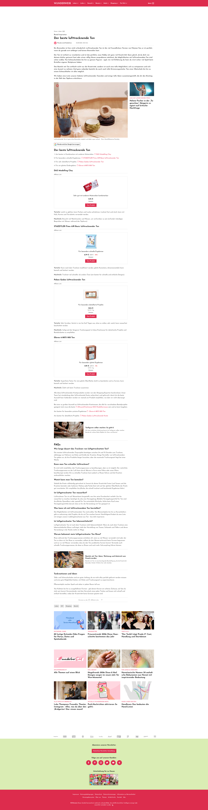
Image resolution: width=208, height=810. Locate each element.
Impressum (76, 794)
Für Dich (122, 3)
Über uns (98, 797)
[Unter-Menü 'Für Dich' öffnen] (126, 3)
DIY (64, 31)
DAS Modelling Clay (103, 154)
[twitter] (107, 762)
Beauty (98, 3)
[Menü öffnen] (153, 3)
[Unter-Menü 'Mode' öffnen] (108, 3)
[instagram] (100, 762)
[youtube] (113, 762)
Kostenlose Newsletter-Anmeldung (104, 751)
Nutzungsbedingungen (87, 794)
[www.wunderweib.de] (62, 3)
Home (55, 31)
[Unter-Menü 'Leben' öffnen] (77, 3)
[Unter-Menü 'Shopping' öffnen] (117, 3)
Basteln (76, 606)
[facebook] (88, 762)
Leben (75, 3)
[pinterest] (94, 762)
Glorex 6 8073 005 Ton (87, 165)
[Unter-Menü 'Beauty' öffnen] (101, 3)
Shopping (114, 3)
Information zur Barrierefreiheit (126, 794)
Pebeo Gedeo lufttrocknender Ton (91, 162)
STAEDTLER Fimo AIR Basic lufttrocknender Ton (101, 158)
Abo (124, 797)
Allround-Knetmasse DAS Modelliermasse (93, 407)
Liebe (82, 3)
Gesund (89, 3)
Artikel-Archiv (112, 797)
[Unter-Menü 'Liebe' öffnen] (84, 3)
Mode (105, 3)
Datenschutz (98, 794)
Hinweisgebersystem (88, 797)
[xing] (119, 762)
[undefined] (114, 738)
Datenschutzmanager (109, 794)
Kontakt (119, 797)
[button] (91, 599)
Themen (104, 797)
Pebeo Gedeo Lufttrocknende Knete (95, 416)
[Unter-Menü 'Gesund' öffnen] (93, 3)
